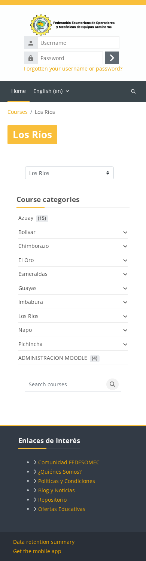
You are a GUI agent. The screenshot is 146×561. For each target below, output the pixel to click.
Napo (25, 329)
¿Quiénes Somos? (60, 471)
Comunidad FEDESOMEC (69, 462)
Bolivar (27, 232)
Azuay (25, 217)
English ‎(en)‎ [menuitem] (48, 90)
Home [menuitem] (18, 90)
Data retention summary (43, 541)
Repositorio (52, 499)
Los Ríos (28, 316)
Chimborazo (33, 245)
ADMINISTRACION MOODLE (52, 357)
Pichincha (30, 343)
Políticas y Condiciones (66, 480)
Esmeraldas (33, 273)
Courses (17, 112)
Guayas (27, 288)
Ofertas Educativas (61, 508)
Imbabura (30, 301)
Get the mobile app (37, 551)
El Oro (26, 260)
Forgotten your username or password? (73, 68)
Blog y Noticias (56, 490)
